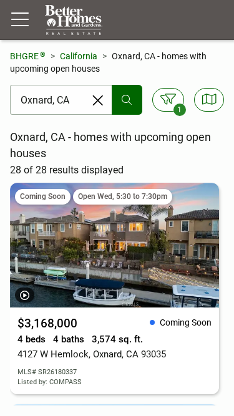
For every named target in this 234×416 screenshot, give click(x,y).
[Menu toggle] (20, 20)
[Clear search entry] (98, 100)
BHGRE (28, 56)
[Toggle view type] (209, 100)
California (78, 56)
